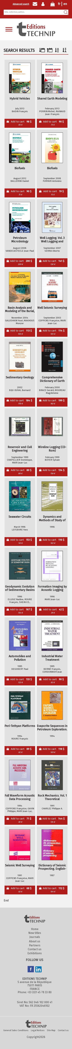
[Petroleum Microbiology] (20, 217)
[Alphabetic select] (57, 51)
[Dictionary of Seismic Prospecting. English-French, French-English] (52, 844)
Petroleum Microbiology (19, 239)
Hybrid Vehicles (20, 98)
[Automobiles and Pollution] (20, 635)
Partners (34, 945)
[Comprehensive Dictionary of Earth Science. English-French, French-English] (52, 356)
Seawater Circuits (20, 516)
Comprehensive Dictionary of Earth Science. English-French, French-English (52, 379)
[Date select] (42, 51)
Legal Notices (38, 1030)
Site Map (51, 1030)
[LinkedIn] (38, 969)
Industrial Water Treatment (52, 658)
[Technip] (36, 35)
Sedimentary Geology (20, 377)
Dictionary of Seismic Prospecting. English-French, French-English (52, 867)
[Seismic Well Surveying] (20, 844)
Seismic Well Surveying (20, 865)
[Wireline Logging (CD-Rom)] (52, 426)
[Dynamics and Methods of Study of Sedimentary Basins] (52, 496)
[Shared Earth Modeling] (52, 78)
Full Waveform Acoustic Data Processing (20, 797)
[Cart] (53, 5)
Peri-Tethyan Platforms (20, 726)
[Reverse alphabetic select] (64, 51)
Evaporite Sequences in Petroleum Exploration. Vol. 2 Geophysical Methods (52, 727)
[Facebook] (31, 969)
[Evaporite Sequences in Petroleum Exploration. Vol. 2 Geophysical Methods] (52, 705)
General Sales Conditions (15, 1030)
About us (34, 941)
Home (34, 929)
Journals (34, 937)
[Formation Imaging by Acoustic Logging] (52, 566)
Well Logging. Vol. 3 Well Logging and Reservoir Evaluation (52, 239)
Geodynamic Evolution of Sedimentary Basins (20, 588)
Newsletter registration (35, 4)
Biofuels (20, 168)
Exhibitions (34, 953)
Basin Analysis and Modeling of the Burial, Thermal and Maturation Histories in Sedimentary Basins (20, 309)
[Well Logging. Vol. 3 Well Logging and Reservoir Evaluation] (52, 217)
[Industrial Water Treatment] (52, 635)
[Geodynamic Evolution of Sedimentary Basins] (20, 566)
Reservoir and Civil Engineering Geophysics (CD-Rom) (20, 448)
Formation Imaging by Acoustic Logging (52, 588)
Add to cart (21, 123)
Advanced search (21, 4)
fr (59, 4)
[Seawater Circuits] (20, 496)
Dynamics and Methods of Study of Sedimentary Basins (52, 518)
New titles (34, 933)
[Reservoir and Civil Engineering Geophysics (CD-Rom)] (20, 426)
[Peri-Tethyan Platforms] (20, 705)
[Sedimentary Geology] (20, 356)
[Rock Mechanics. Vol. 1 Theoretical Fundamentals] (52, 775)
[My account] (44, 4)
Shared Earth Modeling (52, 98)
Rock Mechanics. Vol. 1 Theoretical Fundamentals (52, 797)
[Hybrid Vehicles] (20, 78)
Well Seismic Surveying (52, 307)
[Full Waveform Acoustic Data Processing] (20, 775)
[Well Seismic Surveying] (52, 287)
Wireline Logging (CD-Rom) (52, 448)
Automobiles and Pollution (20, 658)
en (65, 4)
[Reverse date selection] (49, 51)
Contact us (34, 949)
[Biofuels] (20, 147)
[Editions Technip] (36, 1024)
